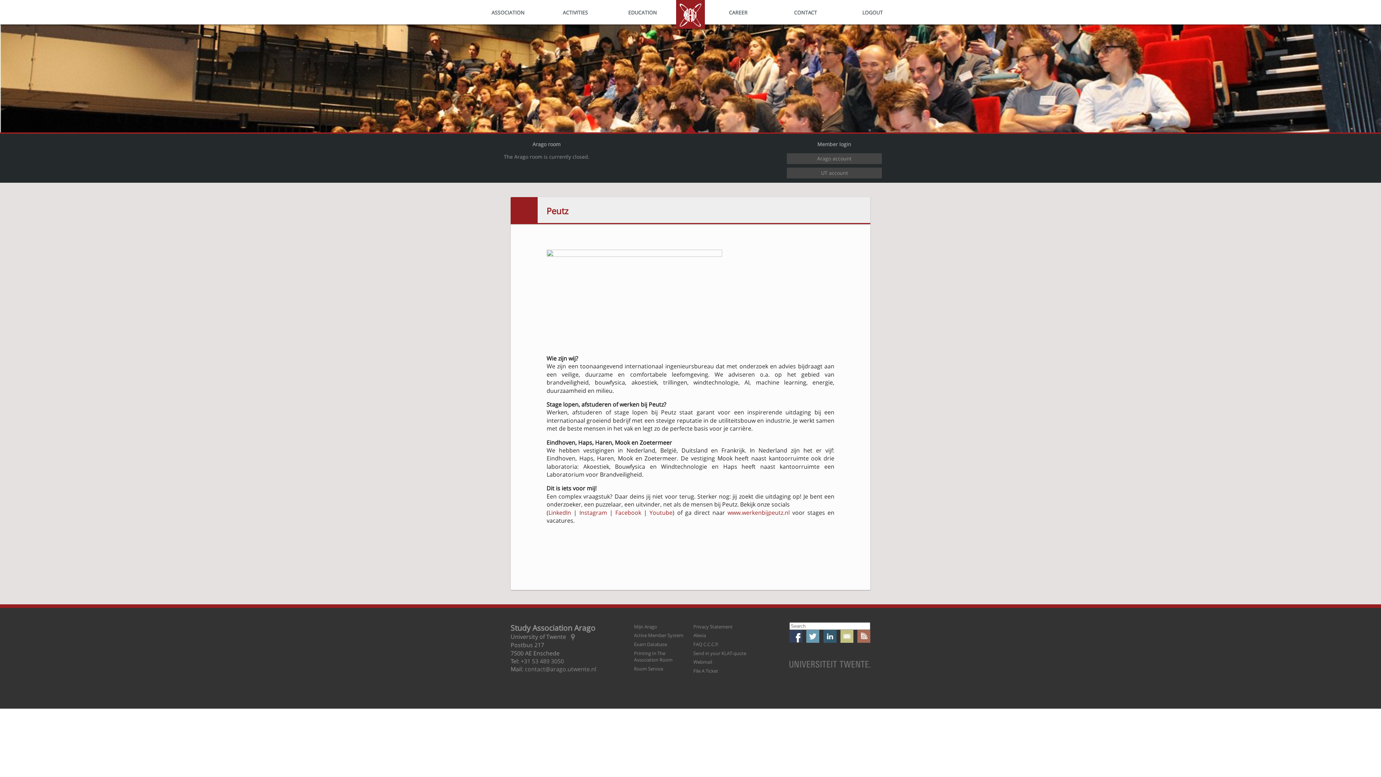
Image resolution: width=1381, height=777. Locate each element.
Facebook (628, 513)
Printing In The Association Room (653, 656)
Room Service (648, 668)
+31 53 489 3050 (542, 661)
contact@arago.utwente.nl (560, 669)
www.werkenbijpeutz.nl (759, 513)
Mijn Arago (645, 626)
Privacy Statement (713, 626)
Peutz (558, 211)
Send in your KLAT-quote (719, 653)
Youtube (661, 513)
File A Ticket (705, 671)
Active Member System (658, 635)
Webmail (702, 662)
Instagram (593, 513)
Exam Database (650, 644)
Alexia (699, 635)
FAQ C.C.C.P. (706, 644)
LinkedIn (559, 513)
